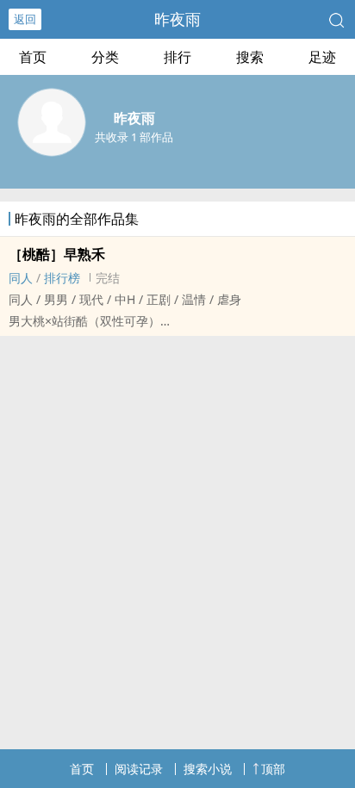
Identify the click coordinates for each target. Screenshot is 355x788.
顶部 (273, 768)
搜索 (250, 56)
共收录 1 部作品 (134, 137)
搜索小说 (208, 768)
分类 (105, 56)
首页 (33, 56)
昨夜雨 (177, 19)
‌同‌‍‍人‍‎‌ (21, 278)
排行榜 (62, 278)
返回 (25, 19)
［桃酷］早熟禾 (57, 254)
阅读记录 (139, 768)
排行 (177, 56)
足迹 (322, 56)
